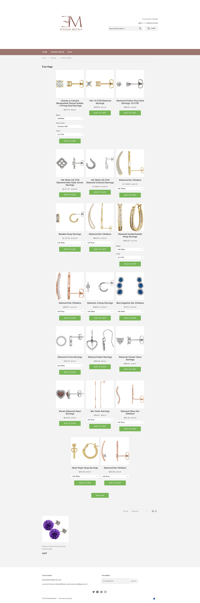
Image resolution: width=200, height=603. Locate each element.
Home (44, 52)
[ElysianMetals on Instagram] (105, 592)
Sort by (125, 511)
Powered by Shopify (65, 598)
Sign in (140, 23)
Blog (70, 52)
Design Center (57, 52)
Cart (153, 28)
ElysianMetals (51, 598)
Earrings (53, 58)
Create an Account (152, 23)
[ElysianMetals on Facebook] (97, 592)
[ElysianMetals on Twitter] (93, 592)
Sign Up (133, 581)
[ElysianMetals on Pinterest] (101, 592)
